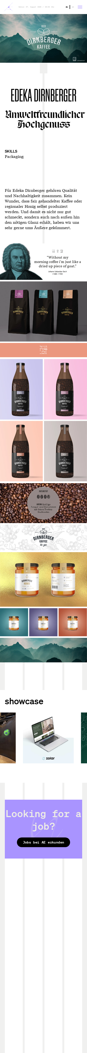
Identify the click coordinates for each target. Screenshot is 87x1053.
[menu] (80, 7)
